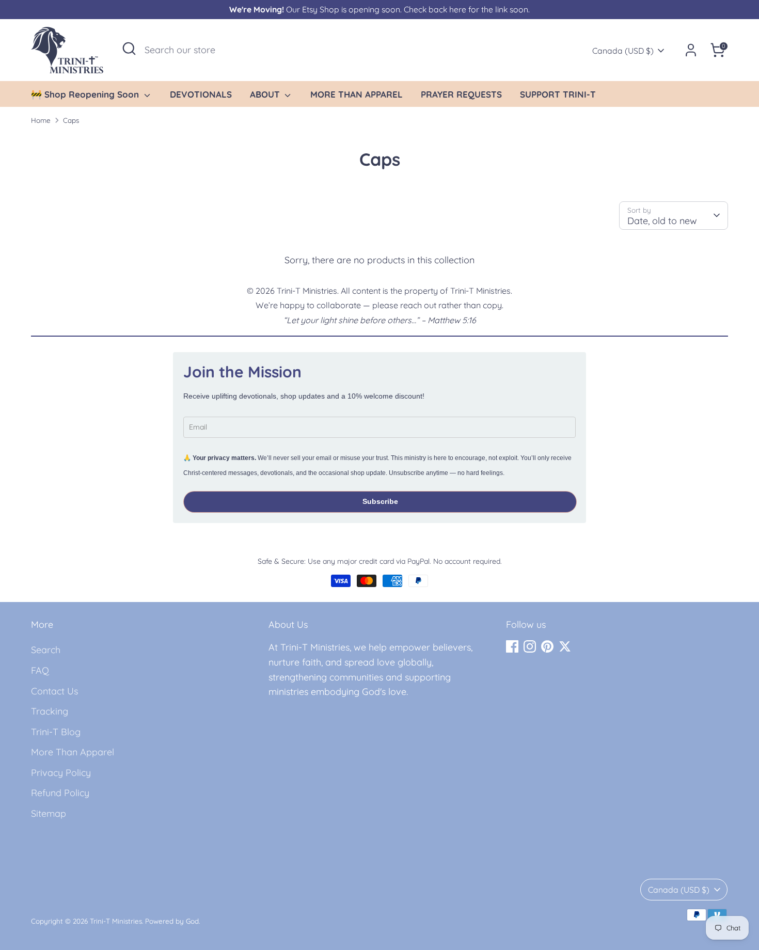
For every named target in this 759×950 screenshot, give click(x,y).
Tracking (49, 711)
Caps (71, 120)
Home (41, 120)
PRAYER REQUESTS (461, 94)
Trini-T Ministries (116, 920)
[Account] (691, 50)
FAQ (40, 670)
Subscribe (380, 501)
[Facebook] (512, 646)
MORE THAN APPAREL (356, 94)
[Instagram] (530, 646)
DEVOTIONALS (201, 94)
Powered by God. (172, 920)
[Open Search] (129, 48)
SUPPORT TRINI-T (558, 94)
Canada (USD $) (623, 50)
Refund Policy (60, 793)
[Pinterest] (547, 646)
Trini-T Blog (56, 732)
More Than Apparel (72, 752)
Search (45, 650)
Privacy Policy (61, 773)
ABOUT (266, 94)
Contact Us (54, 691)
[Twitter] (565, 646)
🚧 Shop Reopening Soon (86, 94)
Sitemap (48, 813)
